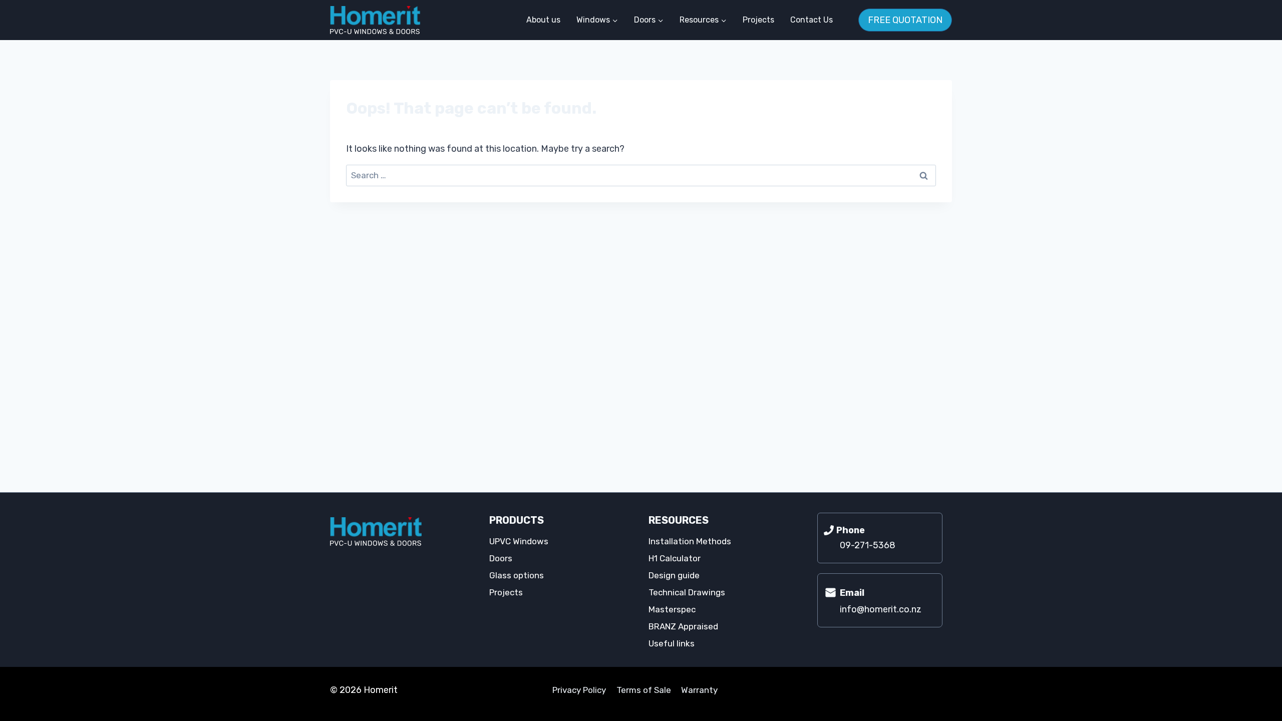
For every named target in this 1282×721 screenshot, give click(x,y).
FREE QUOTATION (905, 20)
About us (543, 20)
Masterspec (672, 609)
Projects (758, 20)
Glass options (516, 575)
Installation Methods (690, 541)
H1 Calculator (675, 558)
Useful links (672, 643)
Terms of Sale (643, 690)
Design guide (674, 575)
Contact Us (811, 20)
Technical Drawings (687, 592)
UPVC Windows (518, 541)
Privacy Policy (579, 690)
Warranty (699, 690)
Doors (500, 558)
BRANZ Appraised (683, 626)
